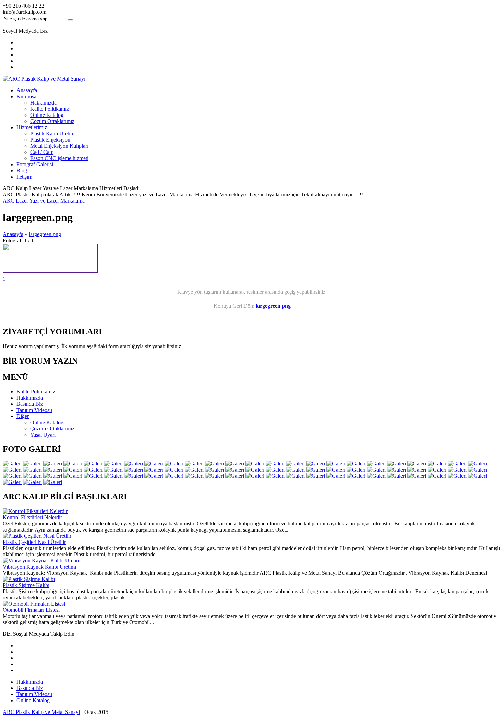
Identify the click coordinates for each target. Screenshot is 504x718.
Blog (21, 170)
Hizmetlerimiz (31, 127)
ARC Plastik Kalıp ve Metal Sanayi (41, 712)
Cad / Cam (41, 152)
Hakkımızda (43, 103)
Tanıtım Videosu (34, 694)
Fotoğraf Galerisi (34, 164)
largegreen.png (45, 234)
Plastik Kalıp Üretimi (53, 133)
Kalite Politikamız (49, 109)
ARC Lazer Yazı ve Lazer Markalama (44, 201)
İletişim (24, 177)
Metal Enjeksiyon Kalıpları (59, 146)
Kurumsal (27, 96)
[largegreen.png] (50, 271)
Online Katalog (46, 115)
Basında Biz (29, 688)
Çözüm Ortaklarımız (52, 121)
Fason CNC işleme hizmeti (59, 158)
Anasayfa (26, 90)
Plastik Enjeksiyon (50, 140)
